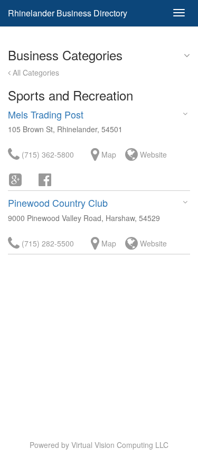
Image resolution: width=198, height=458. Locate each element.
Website (152, 154)
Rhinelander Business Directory (67, 13)
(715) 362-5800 (47, 154)
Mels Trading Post (45, 114)
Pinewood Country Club (58, 202)
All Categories (35, 72)
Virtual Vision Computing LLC (119, 444)
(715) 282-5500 (47, 243)
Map (107, 154)
